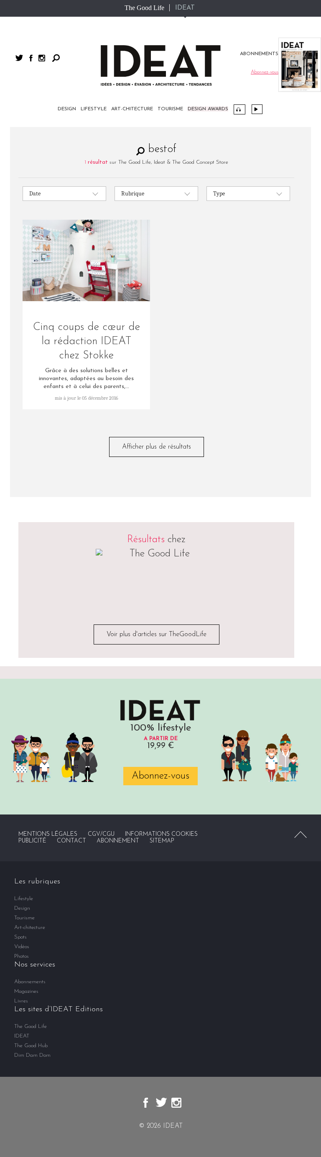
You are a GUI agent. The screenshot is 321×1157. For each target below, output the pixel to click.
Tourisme (170, 109)
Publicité (32, 841)
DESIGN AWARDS (208, 109)
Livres (21, 1001)
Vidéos (257, 109)
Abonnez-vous (160, 776)
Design (67, 109)
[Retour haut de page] (300, 834)
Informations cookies (161, 834)
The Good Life (144, 7)
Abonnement (118, 841)
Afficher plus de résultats (156, 447)
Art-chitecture (132, 109)
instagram (41, 58)
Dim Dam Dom (32, 1055)
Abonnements (30, 981)
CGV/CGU (101, 834)
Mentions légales (47, 834)
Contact (71, 841)
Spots (20, 937)
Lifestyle (94, 109)
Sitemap (162, 841)
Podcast (239, 109)
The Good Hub (31, 1045)
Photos (21, 956)
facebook (31, 58)
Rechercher (56, 58)
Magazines (26, 991)
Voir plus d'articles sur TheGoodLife (156, 634)
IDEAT (185, 8)
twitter (19, 58)
